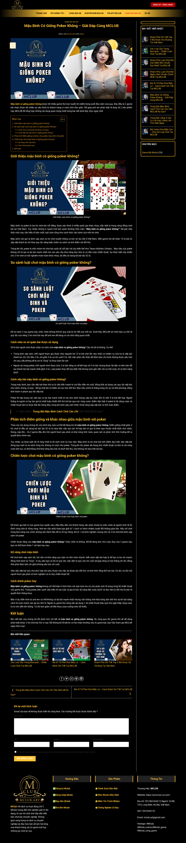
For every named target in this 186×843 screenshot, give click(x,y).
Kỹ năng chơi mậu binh (27, 142)
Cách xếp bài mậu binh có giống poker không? (35, 133)
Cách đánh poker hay (26, 145)
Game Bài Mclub (133, 13)
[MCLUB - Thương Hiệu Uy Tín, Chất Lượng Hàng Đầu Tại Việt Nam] (24, 5)
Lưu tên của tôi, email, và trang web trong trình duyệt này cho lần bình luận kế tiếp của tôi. (56, 752)
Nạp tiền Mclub (63, 801)
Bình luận (18, 716)
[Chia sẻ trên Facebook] (61, 678)
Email (57, 739)
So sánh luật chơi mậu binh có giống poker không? (35, 127)
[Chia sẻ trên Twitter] (66, 678)
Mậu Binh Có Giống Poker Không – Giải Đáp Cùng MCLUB (161, 97)
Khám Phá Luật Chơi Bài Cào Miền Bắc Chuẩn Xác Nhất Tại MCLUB (162, 63)
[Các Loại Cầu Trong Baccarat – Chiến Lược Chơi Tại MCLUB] (29, 650)
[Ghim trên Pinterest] (76, 678)
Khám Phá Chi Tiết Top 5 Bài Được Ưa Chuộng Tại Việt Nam (161, 40)
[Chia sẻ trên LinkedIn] (81, 678)
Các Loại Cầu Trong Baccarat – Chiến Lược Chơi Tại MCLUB (161, 51)
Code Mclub (75, 13)
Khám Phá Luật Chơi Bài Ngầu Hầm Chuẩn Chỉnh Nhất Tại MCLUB (162, 74)
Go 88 (147, 13)
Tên (16, 739)
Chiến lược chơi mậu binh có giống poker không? (34, 139)
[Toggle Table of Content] (61, 119)
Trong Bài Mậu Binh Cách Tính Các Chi (55, 411)
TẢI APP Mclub (114, 13)
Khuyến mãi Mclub (94, 13)
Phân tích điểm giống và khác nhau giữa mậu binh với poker (39, 136)
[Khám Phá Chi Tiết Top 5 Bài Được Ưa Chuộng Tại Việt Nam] (113, 650)
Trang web (97, 739)
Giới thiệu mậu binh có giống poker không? (32, 123)
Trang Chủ (41, 13)
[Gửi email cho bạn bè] (71, 678)
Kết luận (17, 149)
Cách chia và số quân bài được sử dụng (33, 130)
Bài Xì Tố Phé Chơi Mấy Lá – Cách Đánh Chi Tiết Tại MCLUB (162, 86)
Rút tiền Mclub (63, 807)
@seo (82, 34)
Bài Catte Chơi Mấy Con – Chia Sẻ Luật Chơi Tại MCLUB (161, 132)
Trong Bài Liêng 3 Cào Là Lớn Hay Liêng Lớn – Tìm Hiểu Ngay (161, 120)
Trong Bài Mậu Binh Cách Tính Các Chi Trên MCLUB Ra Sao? (161, 109)
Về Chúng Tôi (57, 13)
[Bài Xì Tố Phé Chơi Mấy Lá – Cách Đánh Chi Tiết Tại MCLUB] (71, 650)
